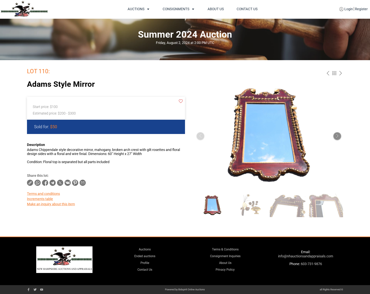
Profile (144, 263)
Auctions (136, 9)
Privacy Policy (225, 269)
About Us (216, 9)
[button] (337, 136)
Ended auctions (144, 256)
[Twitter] (35, 289)
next (340, 73)
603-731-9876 (311, 264)
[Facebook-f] (28, 289)
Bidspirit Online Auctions (191, 289)
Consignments (176, 9)
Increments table (40, 199)
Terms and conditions (43, 194)
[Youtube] (41, 289)
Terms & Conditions (225, 249)
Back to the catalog (334, 73)
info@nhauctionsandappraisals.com (305, 256)
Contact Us (247, 9)
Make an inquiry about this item (51, 204)
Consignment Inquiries (225, 256)
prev (327, 73)
